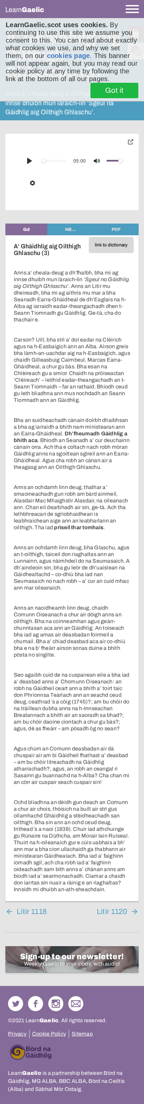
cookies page (68, 55)
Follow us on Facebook (35, 1003)
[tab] (26, 229)
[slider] (54, 161)
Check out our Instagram (55, 1003)
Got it (114, 90)
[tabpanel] (72, 568)
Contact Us (75, 1003)
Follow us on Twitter (15, 1003)
